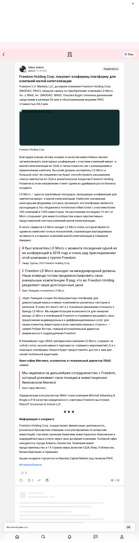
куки (25, 527)
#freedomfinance (30, 464)
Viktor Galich (36, 67)
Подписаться (111, 69)
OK (128, 527)
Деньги (31, 70)
